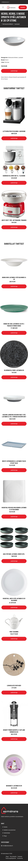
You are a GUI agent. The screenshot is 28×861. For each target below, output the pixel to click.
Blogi (5, 836)
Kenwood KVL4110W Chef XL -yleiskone (14, 176)
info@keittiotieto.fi (5, 2)
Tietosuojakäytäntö (10, 858)
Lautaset (17, 24)
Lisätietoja (14, 71)
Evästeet (20, 856)
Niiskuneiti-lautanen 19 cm (14, 786)
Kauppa (23, 7)
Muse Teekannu (14, 632)
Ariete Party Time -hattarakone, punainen (14, 220)
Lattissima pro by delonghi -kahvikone (14, 131)
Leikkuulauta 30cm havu (14, 685)
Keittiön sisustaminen (10, 830)
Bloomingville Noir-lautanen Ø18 (14, 370)
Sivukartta (20, 858)
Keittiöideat (7, 833)
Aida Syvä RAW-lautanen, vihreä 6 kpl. (14, 554)
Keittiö (5, 827)
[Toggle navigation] (3, 7)
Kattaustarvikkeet (8, 24)
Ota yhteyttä (13, 856)
